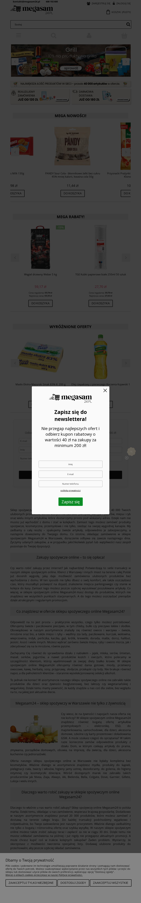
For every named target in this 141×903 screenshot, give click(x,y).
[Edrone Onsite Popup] (70, 451)
